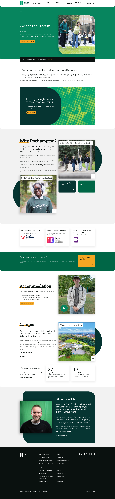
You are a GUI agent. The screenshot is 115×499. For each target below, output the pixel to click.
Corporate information (62, 460)
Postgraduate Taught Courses (45, 460)
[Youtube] (89, 454)
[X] (86, 454)
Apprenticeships (42, 473)
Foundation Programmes (44, 457)
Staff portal (60, 463)
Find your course (31, 112)
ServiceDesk (60, 481)
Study (39, 3)
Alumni (59, 470)
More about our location (26, 352)
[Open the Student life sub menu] (52, 3)
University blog (61, 476)
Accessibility (45, 491)
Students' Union (61, 473)
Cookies (21, 491)
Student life (47, 3)
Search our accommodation (27, 303)
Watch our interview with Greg (63, 431)
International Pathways (44, 481)
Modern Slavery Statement (25, 492)
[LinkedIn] (84, 454)
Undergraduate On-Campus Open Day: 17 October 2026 (82, 375)
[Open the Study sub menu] (42, 3)
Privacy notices (28, 491)
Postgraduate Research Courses (46, 467)
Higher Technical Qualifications (45, 470)
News (59, 454)
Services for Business (77, 3)
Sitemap (34, 491)
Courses (23, 59)
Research (69, 3)
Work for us (60, 457)
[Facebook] (94, 454)
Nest (59, 467)
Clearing (34, 3)
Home (21, 11)
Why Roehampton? (31, 59)
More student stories (61, 435)
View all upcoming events (26, 377)
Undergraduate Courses (44, 454)
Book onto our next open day (27, 41)
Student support (57, 3)
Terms (39, 491)
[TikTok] (81, 454)
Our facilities (23, 356)
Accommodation (42, 59)
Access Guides (35, 492)
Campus (50, 59)
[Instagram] (79, 454)
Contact (89, 3)
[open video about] (64, 308)
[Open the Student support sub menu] (64, 3)
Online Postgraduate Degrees (45, 463)
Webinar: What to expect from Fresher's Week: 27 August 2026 (56, 376)
